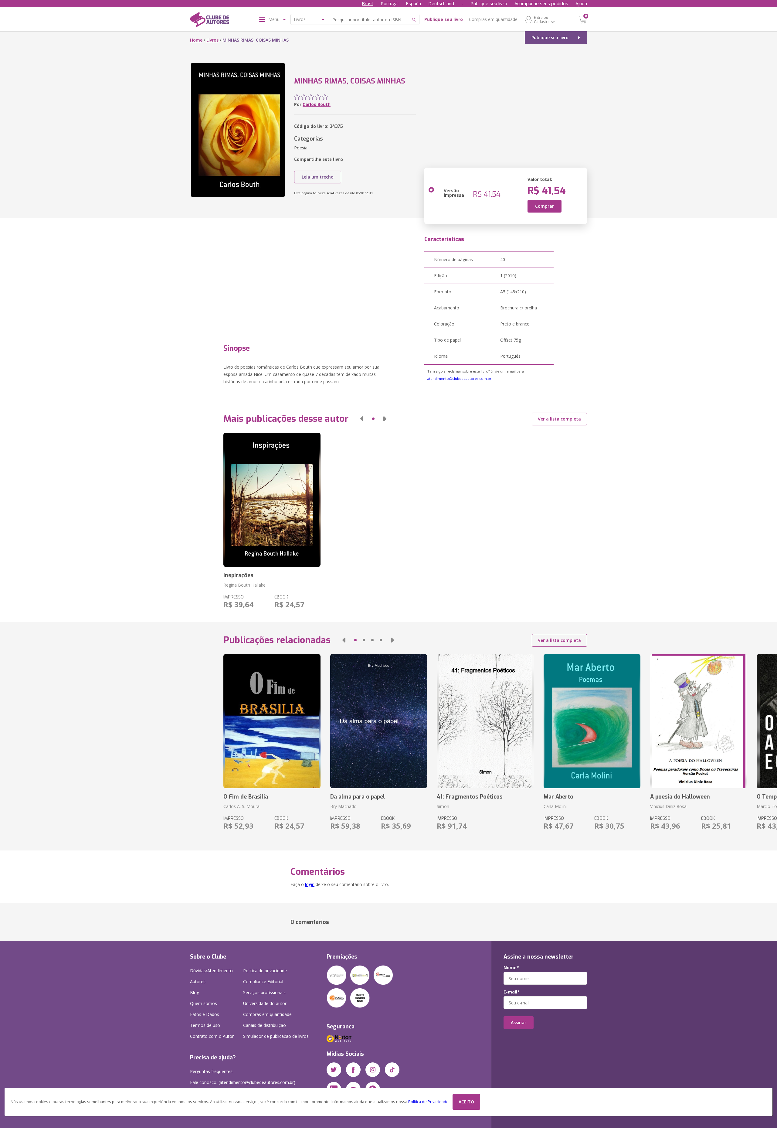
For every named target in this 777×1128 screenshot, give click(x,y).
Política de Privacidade (428, 1101)
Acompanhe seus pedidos (541, 3)
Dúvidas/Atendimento (211, 970)
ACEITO (466, 1102)
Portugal (390, 3)
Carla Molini (555, 806)
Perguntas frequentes (211, 1071)
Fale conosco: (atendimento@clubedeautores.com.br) (242, 1082)
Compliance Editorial (263, 981)
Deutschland (441, 3)
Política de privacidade (265, 970)
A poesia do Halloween (680, 796)
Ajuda (581, 3)
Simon (443, 806)
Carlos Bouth (317, 104)
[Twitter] (334, 1069)
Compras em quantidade (493, 19)
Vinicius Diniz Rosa (668, 806)
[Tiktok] (392, 1069)
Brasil (367, 3)
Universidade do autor (265, 1003)
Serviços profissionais (264, 992)
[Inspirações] (271, 500)
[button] (362, 419)
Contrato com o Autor (212, 1036)
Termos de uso (205, 1025)
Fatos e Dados (204, 1014)
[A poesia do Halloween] (698, 721)
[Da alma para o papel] (378, 721)
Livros (212, 40)
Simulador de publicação (276, 1036)
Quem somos (203, 1003)
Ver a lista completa (559, 419)
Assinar (518, 1022)
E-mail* (512, 992)
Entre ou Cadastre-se (544, 19)
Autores (197, 981)
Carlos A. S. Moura (241, 806)
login (309, 884)
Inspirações (238, 575)
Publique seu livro (488, 3)
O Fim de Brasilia (245, 796)
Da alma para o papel (357, 796)
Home (196, 40)
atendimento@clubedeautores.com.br (459, 378)
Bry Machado (343, 806)
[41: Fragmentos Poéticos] (485, 721)
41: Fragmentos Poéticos (470, 796)
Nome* (511, 967)
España (413, 3)
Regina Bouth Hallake (244, 585)
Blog (194, 992)
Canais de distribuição (264, 1025)
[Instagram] (372, 1069)
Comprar (544, 206)
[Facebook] (353, 1069)
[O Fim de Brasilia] (271, 721)
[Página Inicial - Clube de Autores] (209, 20)
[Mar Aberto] (592, 721)
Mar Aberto (558, 796)
